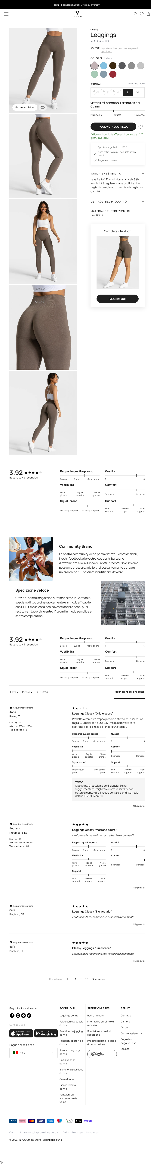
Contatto (124, 1015)
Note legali (92, 1132)
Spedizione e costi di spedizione (97, 1033)
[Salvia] (93, 74)
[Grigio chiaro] (138, 65)
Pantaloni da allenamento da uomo (67, 1098)
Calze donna (66, 1079)
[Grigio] (129, 65)
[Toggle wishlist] (138, 127)
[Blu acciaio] (102, 74)
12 (85, 968)
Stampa (123, 1048)
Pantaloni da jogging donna (67, 1033)
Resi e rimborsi (94, 1015)
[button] (6, 14)
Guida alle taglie (133, 83)
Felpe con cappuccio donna (68, 1023)
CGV (11, 1132)
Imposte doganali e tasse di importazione (100, 1042)
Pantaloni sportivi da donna (69, 1042)
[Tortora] (93, 65)
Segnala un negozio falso (126, 1041)
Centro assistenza (129, 1033)
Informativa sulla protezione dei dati (38, 1132)
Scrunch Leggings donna (69, 1052)
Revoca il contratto (96, 1054)
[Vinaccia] (111, 74)
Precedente (54, 968)
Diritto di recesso (73, 1132)
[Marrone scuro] (111, 65)
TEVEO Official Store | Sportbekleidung (40, 1139)
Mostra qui (115, 297)
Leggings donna (68, 1015)
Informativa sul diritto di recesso (99, 1023)
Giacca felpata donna (67, 1086)
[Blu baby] (102, 65)
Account (123, 1027)
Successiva (97, 968)
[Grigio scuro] (120, 65)
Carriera (123, 1021)
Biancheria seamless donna (68, 1071)
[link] (145, 14)
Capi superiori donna (67, 1061)
